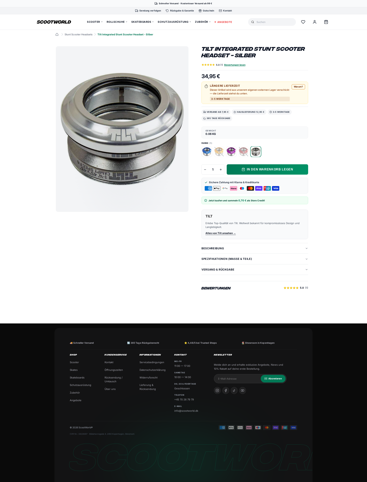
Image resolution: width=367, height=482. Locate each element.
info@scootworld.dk (186, 410)
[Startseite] (57, 34)
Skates (74, 369)
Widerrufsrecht (149, 377)
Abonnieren (275, 378)
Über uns (110, 388)
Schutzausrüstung (80, 384)
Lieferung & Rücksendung (148, 386)
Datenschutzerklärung (153, 369)
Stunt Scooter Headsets (79, 34)
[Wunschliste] (303, 22)
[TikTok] (234, 390)
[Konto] (314, 22)
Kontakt (109, 362)
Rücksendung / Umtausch (114, 379)
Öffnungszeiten (114, 369)
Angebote (75, 400)
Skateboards (77, 377)
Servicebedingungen (152, 362)
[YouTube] (242, 390)
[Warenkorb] (326, 22)
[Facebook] (225, 390)
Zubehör (75, 392)
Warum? (298, 86)
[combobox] (275, 22)
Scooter (74, 362)
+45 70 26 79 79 (184, 399)
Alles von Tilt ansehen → (220, 233)
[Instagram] (217, 390)
